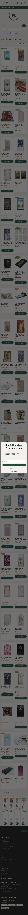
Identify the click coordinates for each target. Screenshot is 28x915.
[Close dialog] (26, 443)
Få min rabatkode (14, 464)
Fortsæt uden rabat (14, 471)
